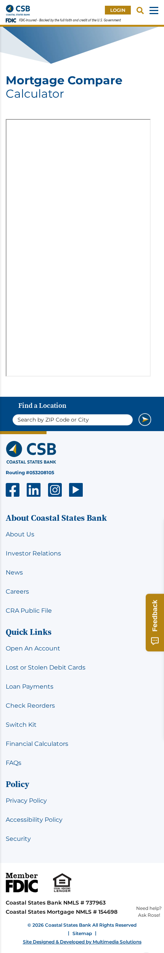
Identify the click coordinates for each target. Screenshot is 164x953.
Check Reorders (30, 705)
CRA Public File (29, 610)
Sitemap (82, 933)
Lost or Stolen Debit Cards (45, 667)
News (14, 572)
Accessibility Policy (34, 819)
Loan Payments (29, 686)
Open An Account (33, 648)
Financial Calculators (37, 743)
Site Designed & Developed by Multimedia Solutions (82, 942)
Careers (17, 591)
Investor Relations (33, 553)
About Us (20, 534)
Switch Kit (21, 724)
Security (18, 838)
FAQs (13, 762)
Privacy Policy (26, 800)
